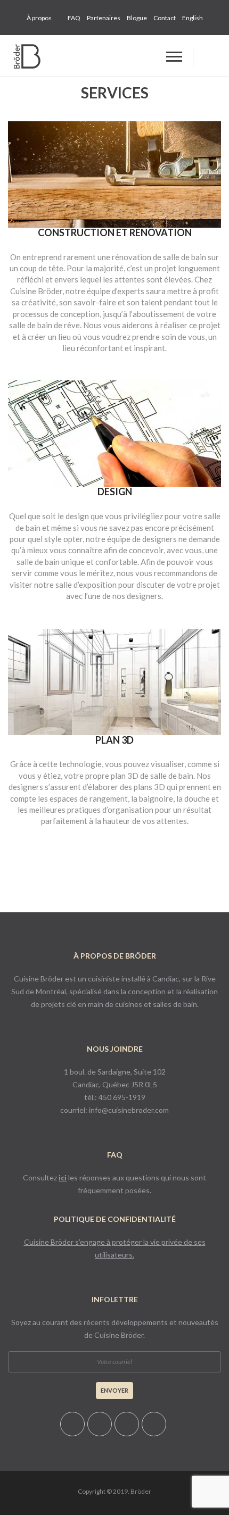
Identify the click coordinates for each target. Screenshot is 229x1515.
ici (63, 1177)
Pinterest (72, 1424)
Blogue (137, 18)
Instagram (154, 1424)
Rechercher (205, 56)
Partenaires (103, 18)
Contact (164, 18)
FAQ (74, 18)
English (192, 18)
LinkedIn (126, 1424)
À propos (39, 18)
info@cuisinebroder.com (129, 1109)
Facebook (99, 1424)
